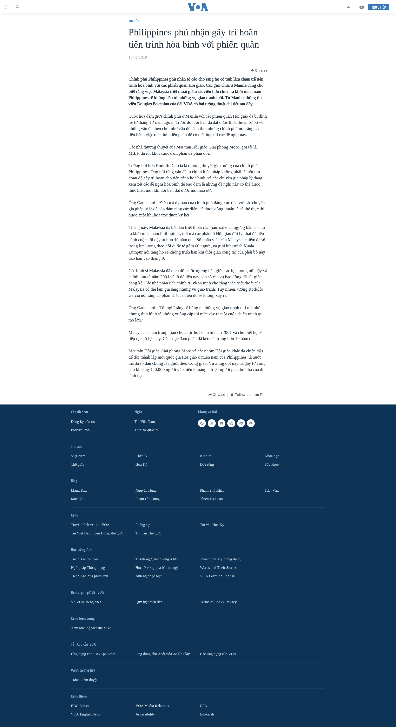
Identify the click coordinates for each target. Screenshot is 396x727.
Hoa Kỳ (141, 464)
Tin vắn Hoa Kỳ (212, 524)
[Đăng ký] (251, 423)
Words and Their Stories (218, 567)
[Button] (259, 70)
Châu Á (141, 456)
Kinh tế (205, 456)
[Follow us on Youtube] (221, 423)
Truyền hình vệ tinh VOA (90, 524)
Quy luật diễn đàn (149, 602)
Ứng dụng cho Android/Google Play (163, 654)
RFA (203, 706)
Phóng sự (143, 524)
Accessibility (145, 714)
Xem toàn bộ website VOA (91, 628)
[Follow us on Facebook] (202, 423)
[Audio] (348, 7)
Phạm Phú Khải (212, 490)
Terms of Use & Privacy (218, 602)
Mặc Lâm (78, 499)
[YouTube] (361, 7)
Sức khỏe (272, 464)
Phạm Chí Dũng (148, 499)
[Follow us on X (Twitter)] (212, 423)
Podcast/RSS (80, 430)
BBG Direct (80, 706)
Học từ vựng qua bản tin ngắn (158, 567)
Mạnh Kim (79, 490)
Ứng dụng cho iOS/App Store (93, 654)
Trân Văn (272, 490)
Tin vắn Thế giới (148, 533)
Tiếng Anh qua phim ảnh (89, 576)
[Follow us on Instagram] (231, 423)
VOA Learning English (217, 576)
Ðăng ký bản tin (83, 421)
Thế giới (77, 464)
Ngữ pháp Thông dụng (88, 567)
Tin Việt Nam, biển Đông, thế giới (97, 533)
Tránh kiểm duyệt (84, 680)
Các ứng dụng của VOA (218, 654)
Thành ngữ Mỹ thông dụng (220, 559)
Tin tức (133, 21)
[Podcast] (241, 423)
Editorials (207, 714)
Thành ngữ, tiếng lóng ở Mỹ (157, 559)
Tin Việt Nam (144, 421)
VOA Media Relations (152, 706)
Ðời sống (207, 464)
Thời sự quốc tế (146, 430)
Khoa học (272, 456)
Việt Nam (78, 456)
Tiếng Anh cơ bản (84, 559)
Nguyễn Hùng (146, 490)
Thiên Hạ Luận (211, 499)
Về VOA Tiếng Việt (86, 602)
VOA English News (86, 714)
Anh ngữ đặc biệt (148, 576)
